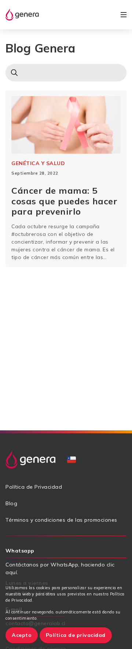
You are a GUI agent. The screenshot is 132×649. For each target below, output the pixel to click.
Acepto (22, 635)
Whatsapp (20, 550)
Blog (11, 503)
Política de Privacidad (34, 487)
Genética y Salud (38, 163)
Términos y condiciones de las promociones (61, 520)
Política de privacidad (76, 635)
